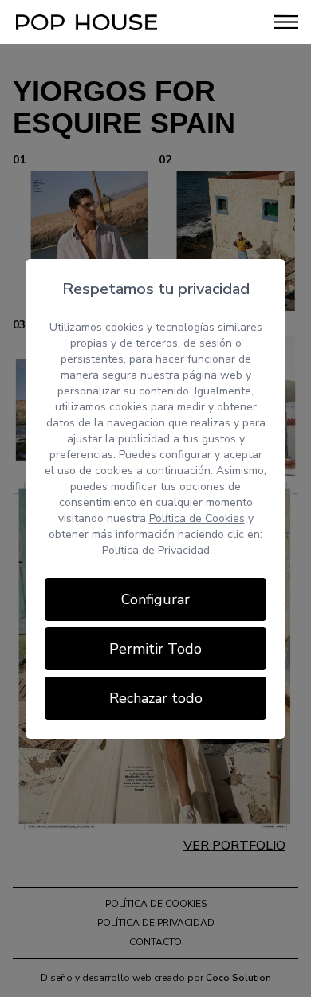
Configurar (155, 599)
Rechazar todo (156, 698)
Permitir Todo (155, 648)
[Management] (86, 22)
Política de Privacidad (156, 550)
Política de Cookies (197, 518)
